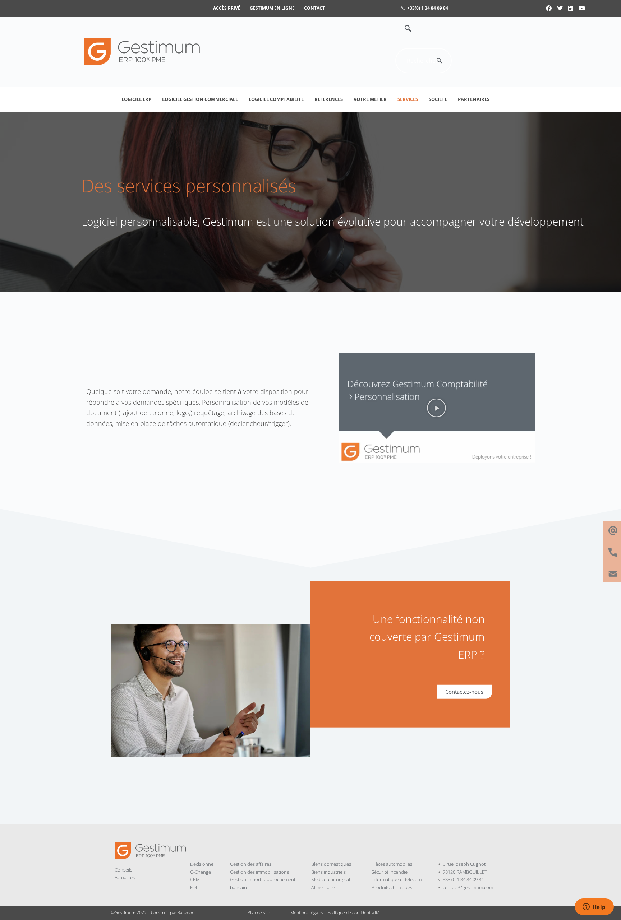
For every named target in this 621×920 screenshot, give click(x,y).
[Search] (439, 60)
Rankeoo (186, 913)
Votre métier (370, 99)
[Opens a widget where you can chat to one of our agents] (594, 907)
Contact (314, 8)
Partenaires (473, 99)
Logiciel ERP (136, 99)
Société (438, 99)
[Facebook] (548, 8)
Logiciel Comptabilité (276, 99)
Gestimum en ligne (272, 8)
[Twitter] (560, 8)
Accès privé (226, 8)
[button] (404, 29)
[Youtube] (581, 8)
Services (407, 99)
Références (328, 99)
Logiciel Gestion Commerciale (200, 99)
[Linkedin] (570, 8)
